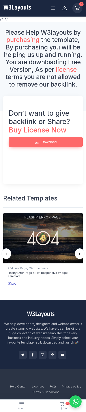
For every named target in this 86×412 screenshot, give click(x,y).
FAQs (53, 386)
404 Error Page (17, 268)
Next (79, 253)
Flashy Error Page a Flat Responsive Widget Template (38, 274)
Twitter (23, 355)
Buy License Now (38, 130)
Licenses (38, 386)
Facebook (33, 355)
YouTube (62, 355)
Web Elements (38, 268)
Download (49, 142)
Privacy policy (71, 386)
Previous (6, 253)
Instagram (43, 355)
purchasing (22, 39)
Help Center (18, 386)
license (66, 69)
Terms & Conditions (45, 392)
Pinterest (52, 355)
